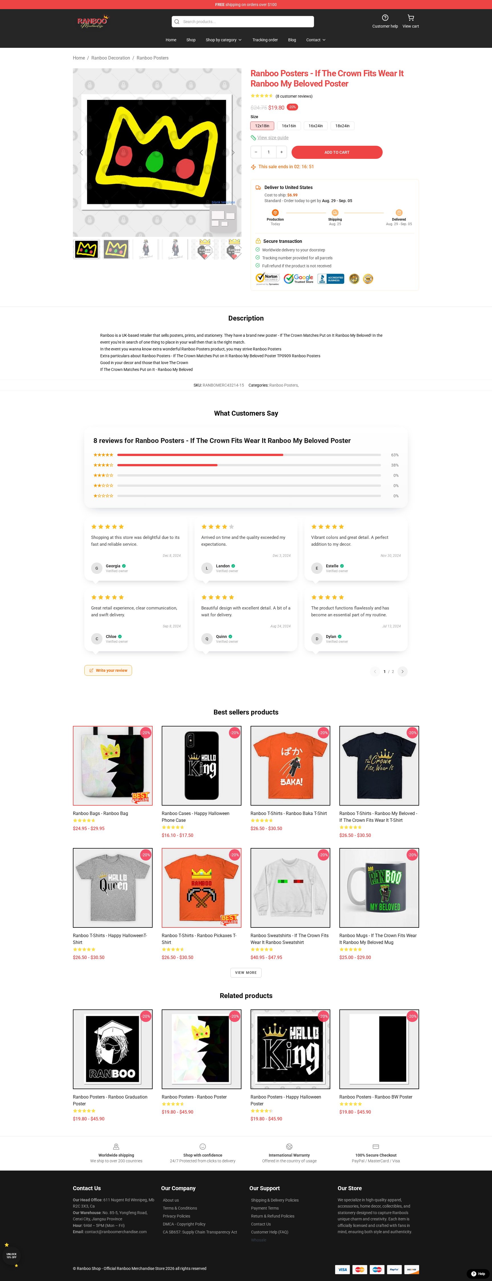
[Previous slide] (82, 153)
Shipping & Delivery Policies (275, 1200)
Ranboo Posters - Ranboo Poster (194, 1097)
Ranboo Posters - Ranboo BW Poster (375, 1097)
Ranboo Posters (153, 58)
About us (171, 1200)
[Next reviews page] (402, 671)
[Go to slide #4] (175, 249)
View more (246, 973)
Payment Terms (265, 1208)
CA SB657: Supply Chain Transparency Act (200, 1232)
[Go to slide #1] (86, 249)
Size (254, 116)
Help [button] (481, 1274)
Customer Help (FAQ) (269, 1232)
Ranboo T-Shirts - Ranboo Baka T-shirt (289, 813)
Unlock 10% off (12, 1256)
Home (79, 58)
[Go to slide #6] (234, 249)
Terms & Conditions (180, 1208)
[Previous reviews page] (375, 671)
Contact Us (261, 1224)
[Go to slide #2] (116, 249)
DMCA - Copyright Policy (184, 1224)
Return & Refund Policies (272, 1216)
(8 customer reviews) (294, 96)
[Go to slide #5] (205, 249)
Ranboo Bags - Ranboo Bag (100, 813)
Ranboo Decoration (110, 58)
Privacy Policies (176, 1216)
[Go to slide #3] (145, 249)
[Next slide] (233, 153)
